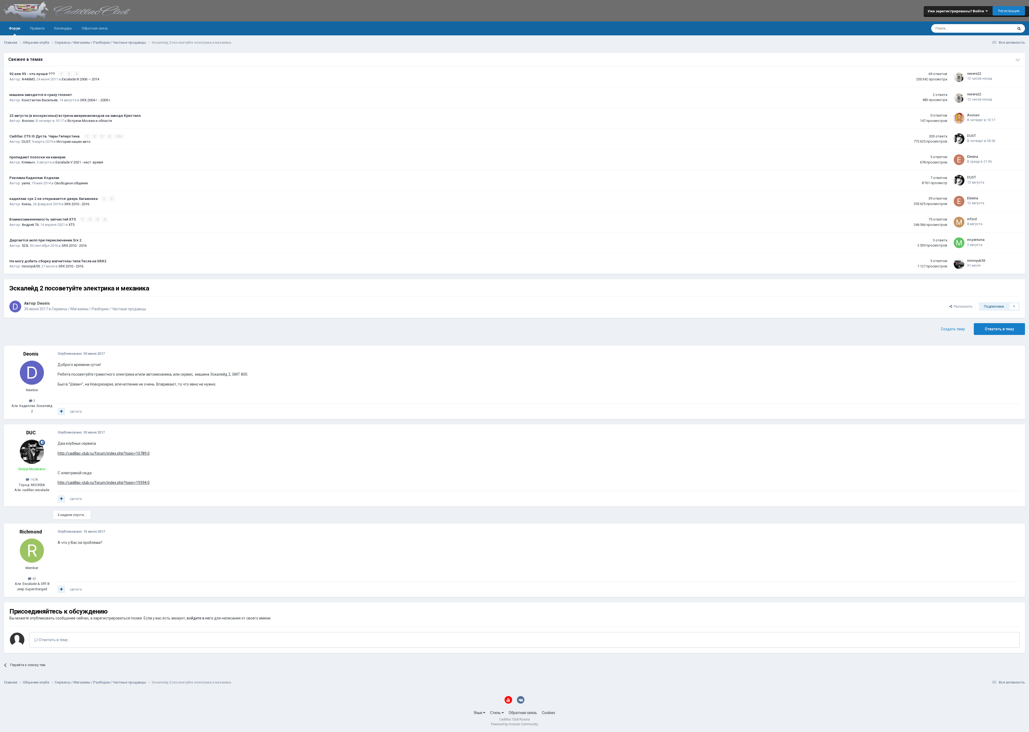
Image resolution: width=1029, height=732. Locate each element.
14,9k (33, 479)
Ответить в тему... (54, 640)
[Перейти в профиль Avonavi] (959, 118)
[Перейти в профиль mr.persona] (959, 242)
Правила (37, 28)
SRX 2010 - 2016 (76, 204)
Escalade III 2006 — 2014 (80, 79)
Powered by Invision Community (514, 724)
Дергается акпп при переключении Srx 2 (45, 240)
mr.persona (976, 240)
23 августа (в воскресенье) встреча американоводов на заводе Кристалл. (75, 115)
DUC (31, 432)
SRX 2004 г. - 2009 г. (95, 100)
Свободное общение (71, 183)
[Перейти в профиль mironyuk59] (959, 263)
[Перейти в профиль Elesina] (959, 159)
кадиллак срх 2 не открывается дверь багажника (53, 198)
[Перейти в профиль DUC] (32, 452)
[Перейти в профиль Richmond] (32, 551)
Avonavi (28, 121)
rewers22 (974, 74)
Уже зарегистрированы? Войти (957, 11)
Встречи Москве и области (90, 121)
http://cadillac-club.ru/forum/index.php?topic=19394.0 (104, 482)
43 (33, 579)
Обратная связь (95, 28)
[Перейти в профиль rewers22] (959, 76)
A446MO (28, 79)
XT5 (71, 225)
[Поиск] (1019, 28)
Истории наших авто (74, 142)
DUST (26, 142)
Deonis (43, 303)
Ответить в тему (999, 329)
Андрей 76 (30, 225)
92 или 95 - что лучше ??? (32, 74)
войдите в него (200, 618)
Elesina (972, 157)
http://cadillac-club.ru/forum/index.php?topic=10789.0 (104, 453)
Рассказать (962, 306)
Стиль (496, 713)
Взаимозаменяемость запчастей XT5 (43, 219)
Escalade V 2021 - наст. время (79, 162)
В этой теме (997, 28)
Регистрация (1008, 10)
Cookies (548, 713)
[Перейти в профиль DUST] (959, 138)
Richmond (31, 532)
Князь (26, 204)
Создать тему (953, 329)
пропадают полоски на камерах (37, 157)
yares (26, 183)
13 (118, 136)
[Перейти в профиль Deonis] (15, 306)
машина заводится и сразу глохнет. (41, 94)
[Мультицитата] (61, 411)
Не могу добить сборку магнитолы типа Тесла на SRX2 (57, 261)
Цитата (76, 411)
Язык (478, 713)
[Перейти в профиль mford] (959, 222)
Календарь (63, 28)
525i (25, 246)
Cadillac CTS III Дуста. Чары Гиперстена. (45, 136)
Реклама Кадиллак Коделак (34, 177)
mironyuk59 (31, 266)
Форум (14, 28)
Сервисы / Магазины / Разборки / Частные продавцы (99, 309)
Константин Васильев (40, 100)
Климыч (28, 162)
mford (972, 219)
